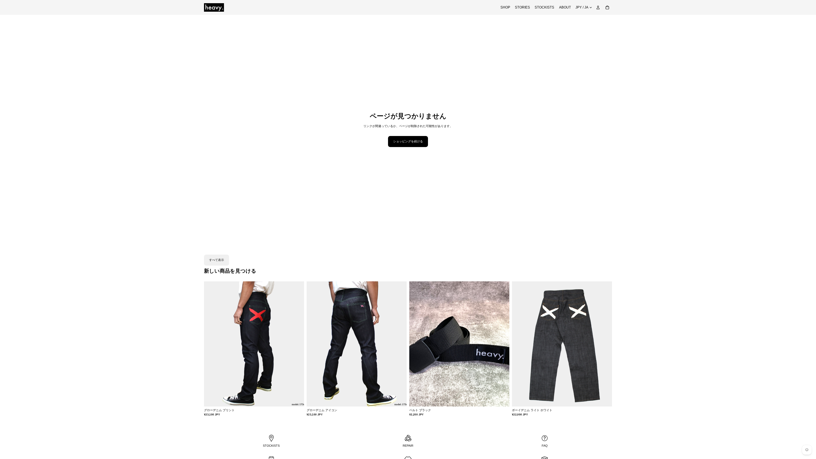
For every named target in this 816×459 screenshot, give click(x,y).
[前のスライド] (210, 344)
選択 (506, 400)
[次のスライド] (297, 344)
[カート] (607, 7)
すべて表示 (216, 260)
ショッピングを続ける (408, 141)
